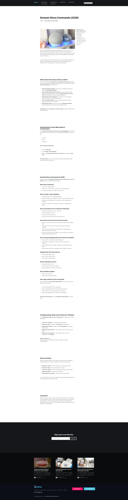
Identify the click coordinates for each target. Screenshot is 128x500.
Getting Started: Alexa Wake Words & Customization (80, 34)
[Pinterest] (41, 492)
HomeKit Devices (53, 2)
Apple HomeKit (44, 2)
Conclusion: (78, 44)
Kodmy (37, 496)
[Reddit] (40, 492)
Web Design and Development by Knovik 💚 (52, 496)
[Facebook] (38, 492)
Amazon (45, 317)
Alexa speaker (65, 131)
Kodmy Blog (52, 3)
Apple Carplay (62, 2)
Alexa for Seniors (79, 42)
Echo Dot (51, 179)
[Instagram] (36, 492)
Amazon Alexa (71, 2)
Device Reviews (44, 3)
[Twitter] (35, 492)
